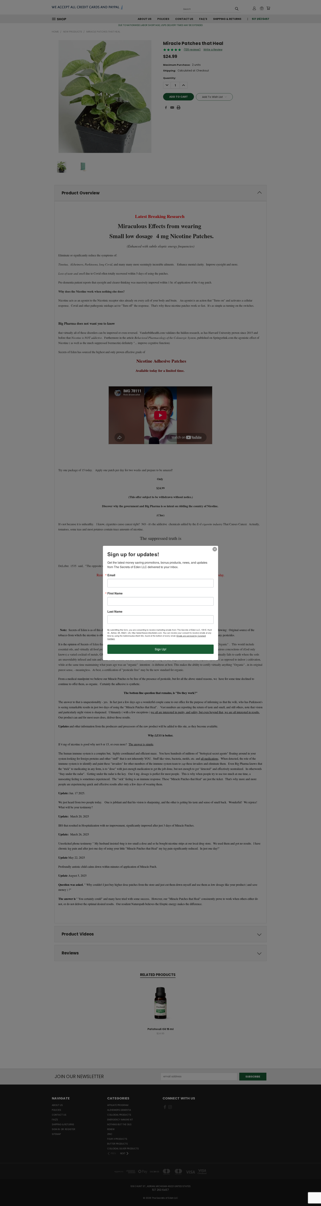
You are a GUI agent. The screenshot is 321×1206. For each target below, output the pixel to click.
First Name (115, 593)
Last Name (114, 611)
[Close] (215, 549)
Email (111, 575)
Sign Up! (160, 649)
